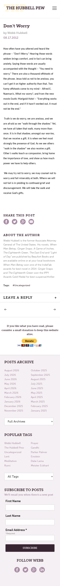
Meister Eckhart (40, 465)
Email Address (16, 530)
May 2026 (10, 383)
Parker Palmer (39, 452)
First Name (13, 501)
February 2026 (12, 397)
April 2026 (10, 388)
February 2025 (39, 406)
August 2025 (38, 379)
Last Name (13, 516)
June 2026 (10, 379)
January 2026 (12, 401)
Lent (6, 456)
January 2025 (39, 410)
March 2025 (38, 401)
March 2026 (11, 392)
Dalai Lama (37, 461)
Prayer (34, 443)
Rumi (7, 465)
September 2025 (40, 374)
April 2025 (37, 397)
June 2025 (37, 388)
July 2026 (10, 374)
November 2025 (13, 410)
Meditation (10, 461)
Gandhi (35, 447)
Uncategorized (22, 285)
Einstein (35, 456)
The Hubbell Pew (14, 447)
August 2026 (11, 370)
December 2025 (13, 406)
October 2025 (39, 370)
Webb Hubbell (12, 443)
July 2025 (36, 383)
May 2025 (36, 392)
